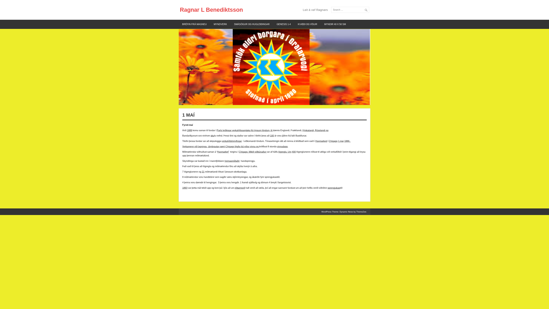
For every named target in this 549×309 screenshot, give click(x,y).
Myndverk (220, 24)
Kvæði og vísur (307, 24)
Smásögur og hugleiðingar (252, 24)
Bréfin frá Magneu (194, 24)
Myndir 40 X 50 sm (335, 24)
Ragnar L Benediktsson (211, 10)
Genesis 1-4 (284, 24)
